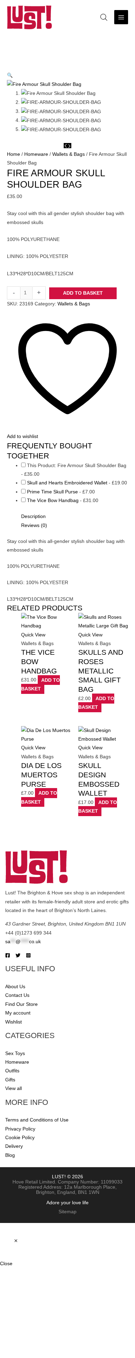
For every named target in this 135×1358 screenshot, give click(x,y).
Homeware (36, 154)
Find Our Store (21, 1004)
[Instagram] (28, 955)
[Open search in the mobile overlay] (103, 17)
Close (6, 1263)
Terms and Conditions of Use (37, 1120)
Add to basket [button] (40, 684)
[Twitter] (18, 955)
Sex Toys (15, 1053)
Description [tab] (33, 516)
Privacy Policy (20, 1129)
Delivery (14, 1146)
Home (13, 154)
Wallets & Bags (68, 154)
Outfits (12, 1070)
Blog (10, 1155)
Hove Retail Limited (33, 1182)
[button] (10, 75)
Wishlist (13, 1022)
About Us (15, 986)
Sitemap (67, 1211)
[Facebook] (7, 955)
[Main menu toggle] (121, 17)
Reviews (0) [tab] (34, 525)
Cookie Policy (20, 1137)
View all (13, 1088)
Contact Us (17, 995)
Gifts (10, 1079)
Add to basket (83, 293)
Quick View (33, 634)
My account (17, 1013)
